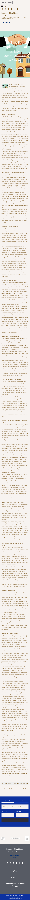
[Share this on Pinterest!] (24, 783)
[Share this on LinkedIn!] (21, 783)
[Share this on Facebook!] (15, 783)
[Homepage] (7, 23)
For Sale (8, 801)
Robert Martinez (15, 849)
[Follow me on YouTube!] (17, 9)
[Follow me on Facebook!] (2, 9)
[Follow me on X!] (11, 9)
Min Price (4, 811)
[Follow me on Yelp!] (14, 9)
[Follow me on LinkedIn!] (8, 9)
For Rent (22, 801)
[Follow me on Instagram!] (5, 9)
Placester (19, 898)
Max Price (18, 811)
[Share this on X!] (18, 783)
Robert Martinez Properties (10, 14)
